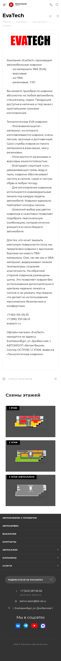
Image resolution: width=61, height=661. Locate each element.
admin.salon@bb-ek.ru (33, 601)
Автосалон (10, 550)
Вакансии (9, 534)
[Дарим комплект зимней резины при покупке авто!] (30, 421)
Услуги (7, 566)
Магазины (9, 558)
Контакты (9, 542)
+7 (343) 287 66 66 (31, 591)
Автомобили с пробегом (20, 518)
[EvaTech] (30, 40)
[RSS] (50, 16)
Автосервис (11, 526)
